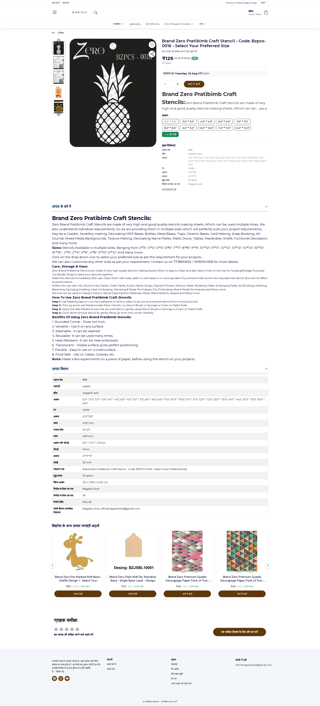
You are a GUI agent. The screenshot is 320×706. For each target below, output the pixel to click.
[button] (264, 3)
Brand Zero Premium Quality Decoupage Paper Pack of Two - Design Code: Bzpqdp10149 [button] (242, 579)
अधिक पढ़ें (60, 671)
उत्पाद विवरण (60, 369)
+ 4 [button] (170, 134)
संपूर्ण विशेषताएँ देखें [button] (169, 189)
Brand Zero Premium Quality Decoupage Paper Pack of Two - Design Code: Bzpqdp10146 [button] (187, 579)
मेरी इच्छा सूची (177, 673)
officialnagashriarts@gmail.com (253, 665)
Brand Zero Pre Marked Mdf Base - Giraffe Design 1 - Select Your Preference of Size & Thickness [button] (78, 579)
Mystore (172, 701)
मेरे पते (173, 678)
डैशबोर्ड (174, 664)
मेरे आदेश (175, 669)
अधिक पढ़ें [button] (263, 108)
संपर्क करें (65, 3)
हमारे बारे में (56, 3)
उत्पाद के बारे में (61, 206)
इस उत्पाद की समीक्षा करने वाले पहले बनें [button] (179, 51)
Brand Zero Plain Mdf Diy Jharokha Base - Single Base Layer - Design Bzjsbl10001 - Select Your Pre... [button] (132, 579)
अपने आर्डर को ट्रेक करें (181, 683)
